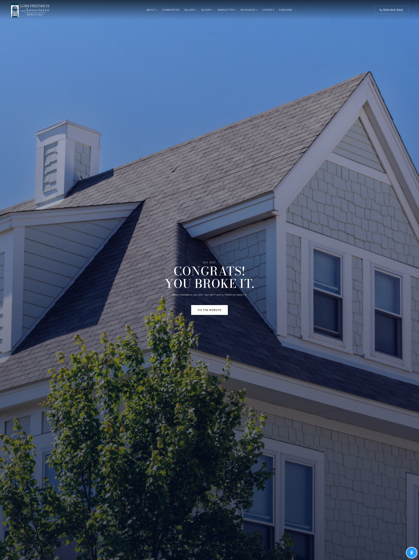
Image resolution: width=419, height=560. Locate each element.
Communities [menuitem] (171, 10)
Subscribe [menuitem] (285, 10)
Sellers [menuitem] (189, 10)
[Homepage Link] (30, 9)
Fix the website (209, 310)
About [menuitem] (151, 10)
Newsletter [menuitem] (226, 10)
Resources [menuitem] (248, 10)
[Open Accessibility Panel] (411, 552)
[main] (209, 280)
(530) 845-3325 (392, 9)
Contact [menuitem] (268, 10)
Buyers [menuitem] (206, 10)
